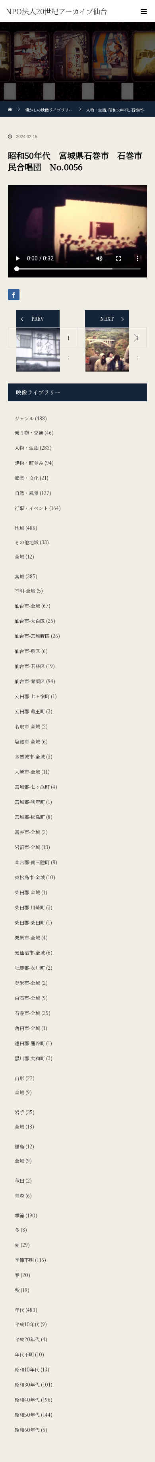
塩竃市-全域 (27, 741)
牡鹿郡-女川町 (30, 967)
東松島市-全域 (30, 877)
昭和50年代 (27, 1414)
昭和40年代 (27, 1399)
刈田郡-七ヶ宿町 (32, 696)
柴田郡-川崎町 (30, 907)
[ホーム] (10, 104)
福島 (19, 1146)
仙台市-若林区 (30, 666)
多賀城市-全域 (30, 756)
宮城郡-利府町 (30, 801)
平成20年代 (27, 1339)
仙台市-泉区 (27, 650)
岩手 (19, 1112)
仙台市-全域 (27, 605)
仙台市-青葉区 (30, 681)
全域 (19, 556)
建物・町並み (29, 462)
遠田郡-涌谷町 (30, 1043)
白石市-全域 (27, 997)
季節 (19, 1215)
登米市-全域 (27, 982)
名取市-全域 (27, 726)
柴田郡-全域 (27, 892)
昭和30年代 (27, 1384)
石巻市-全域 (27, 1012)
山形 (19, 1078)
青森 (19, 1195)
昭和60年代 (27, 1429)
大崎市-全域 (27, 771)
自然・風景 (27, 492)
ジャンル (24, 418)
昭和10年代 (27, 1369)
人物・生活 (27, 447)
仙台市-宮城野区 (32, 635)
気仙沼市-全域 (30, 952)
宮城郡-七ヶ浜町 (32, 786)
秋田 (19, 1180)
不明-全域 (25, 590)
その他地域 (27, 542)
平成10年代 (27, 1324)
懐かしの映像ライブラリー (49, 110)
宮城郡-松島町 (30, 816)
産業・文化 (27, 477)
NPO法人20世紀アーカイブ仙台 (56, 11)
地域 (19, 527)
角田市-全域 (27, 1028)
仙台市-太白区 (30, 620)
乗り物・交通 (29, 432)
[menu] (144, 11)
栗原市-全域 (27, 937)
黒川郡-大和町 (30, 1058)
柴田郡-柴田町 (30, 922)
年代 (19, 1309)
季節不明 (24, 1259)
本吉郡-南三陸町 (32, 862)
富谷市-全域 (27, 831)
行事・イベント (31, 508)
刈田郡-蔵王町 (30, 711)
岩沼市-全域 (27, 847)
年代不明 (24, 1354)
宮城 (19, 576)
